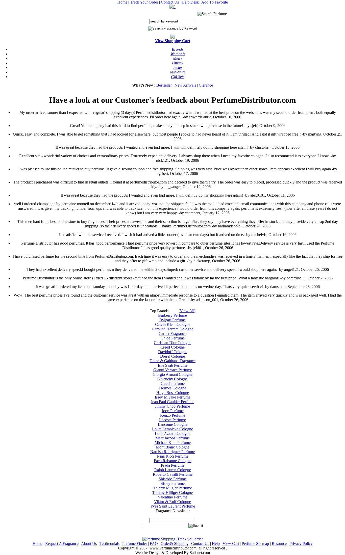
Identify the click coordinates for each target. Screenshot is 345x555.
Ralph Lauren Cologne (172, 470)
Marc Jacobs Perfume (172, 438)
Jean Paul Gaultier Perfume (172, 402)
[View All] (187, 311)
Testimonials (109, 543)
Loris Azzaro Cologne (172, 433)
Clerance (206, 85)
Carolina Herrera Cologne (172, 329)
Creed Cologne (172, 347)
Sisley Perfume (173, 483)
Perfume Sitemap (255, 543)
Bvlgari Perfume (172, 320)
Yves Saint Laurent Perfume (172, 506)
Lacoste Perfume (172, 420)
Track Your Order (144, 2)
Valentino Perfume (172, 497)
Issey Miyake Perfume (172, 397)
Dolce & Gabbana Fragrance (172, 361)
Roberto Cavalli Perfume (172, 474)
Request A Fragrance (62, 543)
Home (122, 2)
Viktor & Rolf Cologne (172, 501)
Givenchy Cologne (172, 379)
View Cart (231, 543)
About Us (89, 543)
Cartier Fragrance (172, 333)
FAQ (154, 543)
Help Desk (190, 2)
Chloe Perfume (173, 338)
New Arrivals (185, 85)
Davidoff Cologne (172, 352)
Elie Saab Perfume (172, 365)
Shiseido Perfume (173, 479)
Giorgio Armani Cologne (172, 374)
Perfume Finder (134, 543)
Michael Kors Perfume (173, 442)
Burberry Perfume (172, 315)
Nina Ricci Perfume (172, 456)
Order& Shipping (174, 543)
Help (216, 543)
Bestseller (164, 85)
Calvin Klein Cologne (172, 324)
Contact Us (170, 2)
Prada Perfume (172, 465)
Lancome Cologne (172, 424)
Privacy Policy (301, 543)
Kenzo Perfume (172, 415)
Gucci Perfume (173, 383)
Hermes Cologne (172, 388)
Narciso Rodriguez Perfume (172, 452)
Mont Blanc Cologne (172, 447)
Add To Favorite (214, 2)
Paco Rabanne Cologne (172, 461)
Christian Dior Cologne (172, 342)
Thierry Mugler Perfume (172, 488)
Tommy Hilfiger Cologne (172, 492)
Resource (279, 543)
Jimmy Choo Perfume (172, 406)
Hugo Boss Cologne (172, 392)
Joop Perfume (173, 411)
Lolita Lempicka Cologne (172, 429)
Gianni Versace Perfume (172, 370)
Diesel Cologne (172, 356)
